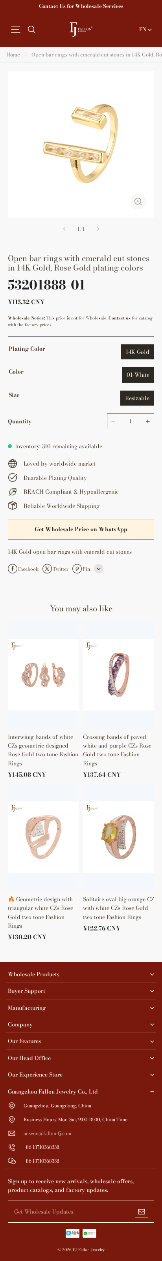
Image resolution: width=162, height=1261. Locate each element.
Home (13, 54)
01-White (138, 374)
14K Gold (137, 352)
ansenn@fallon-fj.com (47, 1133)
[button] (16, 30)
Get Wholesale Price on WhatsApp (81, 529)
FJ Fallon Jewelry (89, 1250)
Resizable (137, 398)
